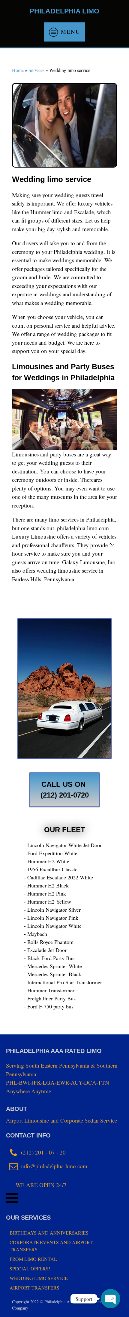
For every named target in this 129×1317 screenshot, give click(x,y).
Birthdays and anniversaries (49, 1232)
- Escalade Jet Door (45, 949)
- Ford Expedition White (50, 853)
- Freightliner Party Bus (50, 998)
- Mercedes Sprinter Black (52, 974)
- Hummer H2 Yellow (47, 901)
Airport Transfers (34, 1287)
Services (36, 70)
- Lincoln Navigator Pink (51, 917)
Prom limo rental (33, 1259)
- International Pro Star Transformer (63, 982)
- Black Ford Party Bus (49, 958)
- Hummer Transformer (49, 990)
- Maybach (35, 933)
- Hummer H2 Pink (45, 893)
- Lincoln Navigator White (53, 925)
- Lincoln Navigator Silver (52, 909)
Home (18, 70)
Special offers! (30, 1268)
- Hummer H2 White (46, 861)
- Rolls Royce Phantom (49, 941)
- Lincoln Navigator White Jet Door (63, 845)
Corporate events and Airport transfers (51, 1245)
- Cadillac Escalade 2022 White (58, 877)
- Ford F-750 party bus (49, 1006)
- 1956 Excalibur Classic (50, 869)
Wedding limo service (39, 1278)
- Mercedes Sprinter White (53, 966)
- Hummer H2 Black (46, 885)
